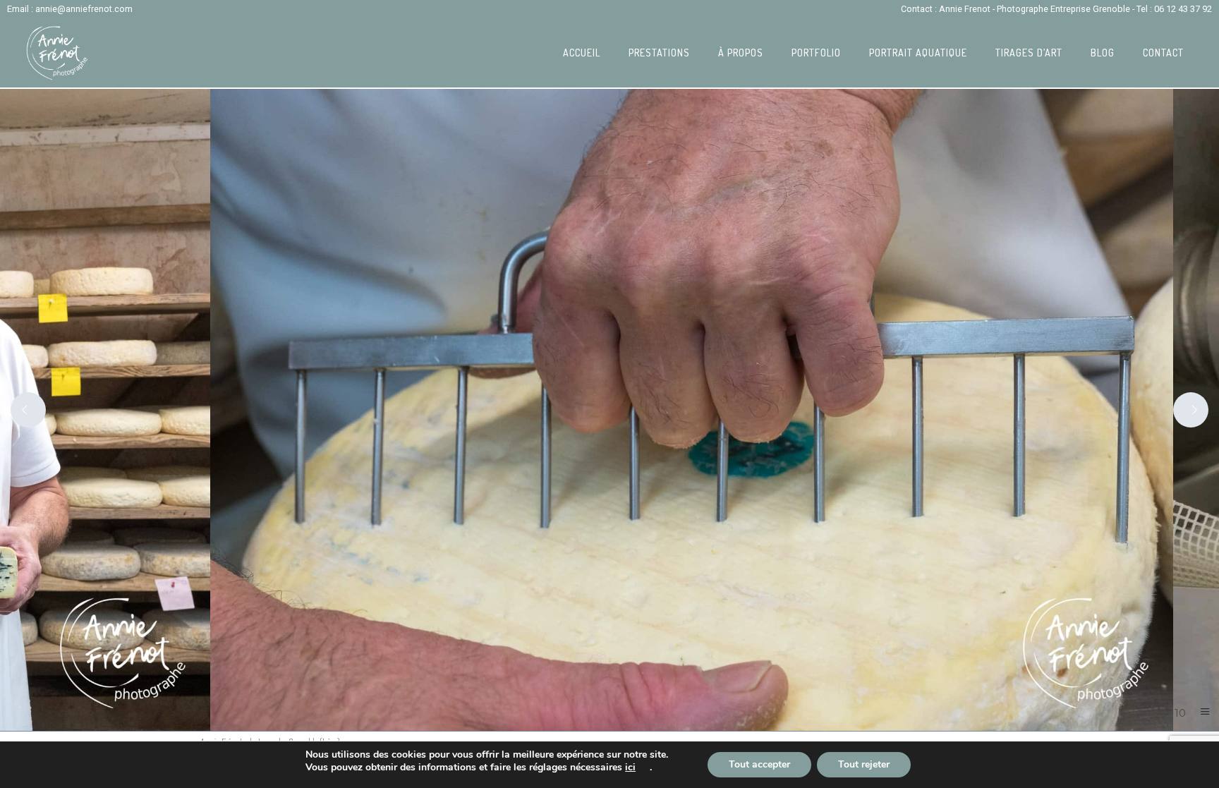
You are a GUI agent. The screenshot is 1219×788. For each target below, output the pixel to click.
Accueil (581, 53)
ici (630, 767)
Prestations (659, 53)
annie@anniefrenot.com (84, 9)
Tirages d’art (1028, 53)
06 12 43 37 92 (1183, 9)
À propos (740, 53)
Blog (1103, 53)
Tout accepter (759, 764)
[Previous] (28, 410)
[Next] (1190, 410)
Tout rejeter (864, 764)
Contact (1163, 53)
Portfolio (816, 53)
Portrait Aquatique (918, 53)
